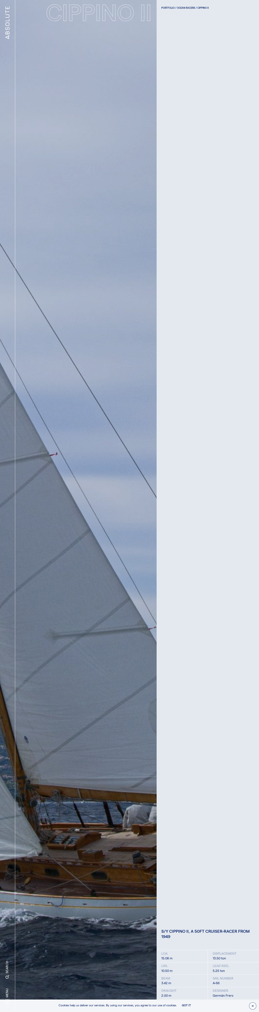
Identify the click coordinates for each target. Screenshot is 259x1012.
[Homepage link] (7, 7)
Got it (186, 1005)
